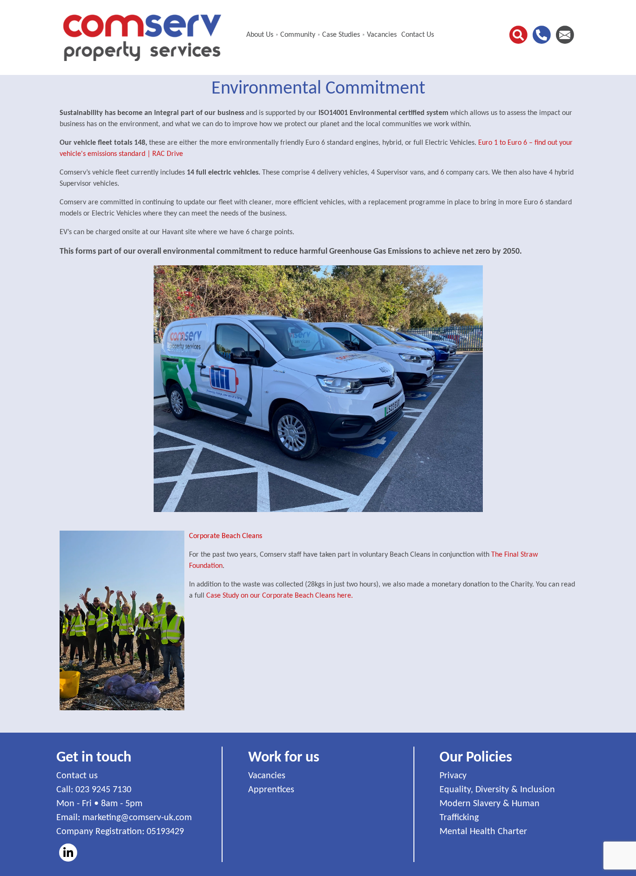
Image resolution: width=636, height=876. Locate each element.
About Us (259, 35)
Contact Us (417, 35)
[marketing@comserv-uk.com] (564, 35)
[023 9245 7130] (541, 35)
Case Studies (341, 35)
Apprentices (271, 790)
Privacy (453, 776)
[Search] (518, 35)
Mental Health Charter (483, 831)
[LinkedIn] (68, 852)
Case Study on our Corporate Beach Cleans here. (279, 596)
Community (297, 35)
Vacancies (382, 35)
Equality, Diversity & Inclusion (497, 790)
